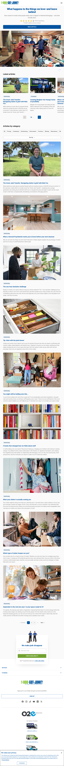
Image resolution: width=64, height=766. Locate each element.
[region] (32, 758)
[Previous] (24, 117)
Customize (22, 763)
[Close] (61, 752)
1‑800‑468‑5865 (39, 661)
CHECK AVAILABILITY (32, 656)
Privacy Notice (5, 760)
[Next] (39, 117)
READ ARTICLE (32, 27)
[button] (61, 3)
